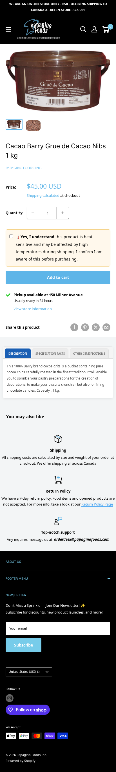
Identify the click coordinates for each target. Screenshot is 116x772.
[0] (105, 29)
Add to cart (58, 277)
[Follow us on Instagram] (10, 698)
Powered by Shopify (20, 760)
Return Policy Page (97, 504)
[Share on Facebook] (74, 327)
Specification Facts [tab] (50, 354)
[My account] (94, 29)
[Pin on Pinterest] (85, 327)
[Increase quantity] (63, 213)
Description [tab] (17, 354)
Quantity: (14, 212)
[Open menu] (8, 29)
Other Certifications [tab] (89, 354)
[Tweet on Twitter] (96, 327)
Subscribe (23, 645)
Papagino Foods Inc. (24, 168)
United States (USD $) (24, 671)
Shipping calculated (43, 195)
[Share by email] (106, 327)
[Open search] (83, 29)
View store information (33, 308)
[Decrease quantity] (33, 213)
